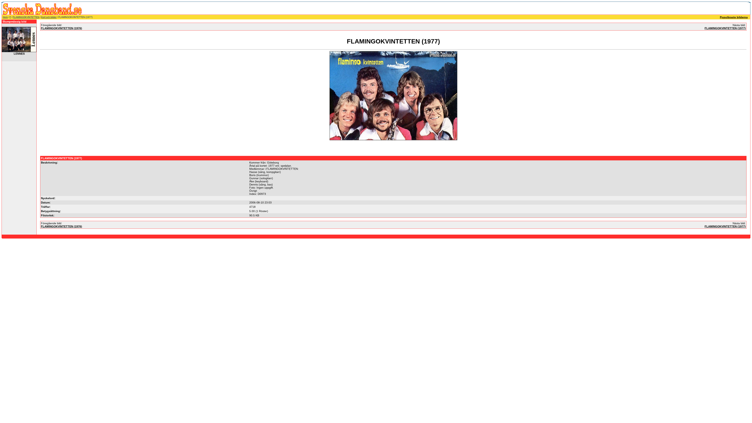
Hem (5, 17)
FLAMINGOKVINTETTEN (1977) (725, 28)
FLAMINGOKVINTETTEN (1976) (61, 28)
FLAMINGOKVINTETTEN (26, 17)
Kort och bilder (49, 17)
